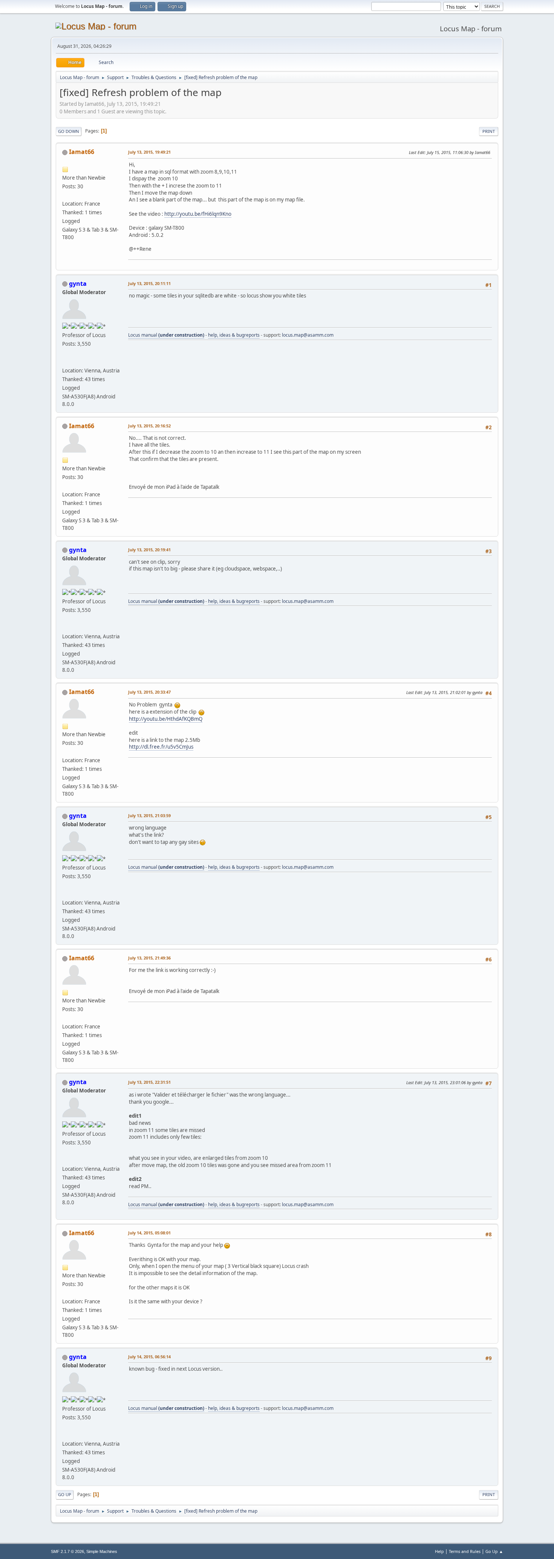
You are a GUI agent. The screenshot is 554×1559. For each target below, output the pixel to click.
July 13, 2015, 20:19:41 (149, 549)
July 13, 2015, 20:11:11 (149, 283)
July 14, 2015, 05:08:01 (149, 1233)
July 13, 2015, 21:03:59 (149, 815)
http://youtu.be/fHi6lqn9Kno (197, 214)
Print (488, 131)
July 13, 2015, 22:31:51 (149, 1082)
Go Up (64, 1494)
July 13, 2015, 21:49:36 (149, 958)
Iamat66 (81, 152)
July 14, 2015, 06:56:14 (149, 1356)
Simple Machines (101, 1551)
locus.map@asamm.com (308, 335)
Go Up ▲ (494, 1551)
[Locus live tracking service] (65, 361)
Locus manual (166, 335)
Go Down (68, 131)
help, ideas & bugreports (234, 335)
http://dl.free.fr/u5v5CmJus (161, 746)
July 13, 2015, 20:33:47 (149, 692)
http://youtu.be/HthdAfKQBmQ (165, 718)
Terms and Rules (465, 1551)
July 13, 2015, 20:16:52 (149, 426)
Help (439, 1551)
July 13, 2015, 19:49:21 (149, 152)
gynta (78, 283)
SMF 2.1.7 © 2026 (67, 1551)
